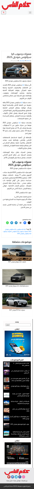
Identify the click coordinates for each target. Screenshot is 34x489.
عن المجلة (24, 480)
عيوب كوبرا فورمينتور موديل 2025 (19, 424)
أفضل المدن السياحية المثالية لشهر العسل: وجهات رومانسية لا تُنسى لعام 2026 (20, 434)
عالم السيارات (22, 60)
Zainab (28, 60)
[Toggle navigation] (30, 12)
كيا (23, 85)
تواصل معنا (16, 480)
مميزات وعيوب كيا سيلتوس (20, 231)
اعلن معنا (9, 480)
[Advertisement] (17, 33)
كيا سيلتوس (20, 229)
